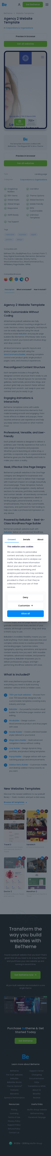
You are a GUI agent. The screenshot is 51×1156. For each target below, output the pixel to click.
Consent (12, 539)
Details (26, 539)
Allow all (25, 613)
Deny (25, 597)
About (40, 539)
